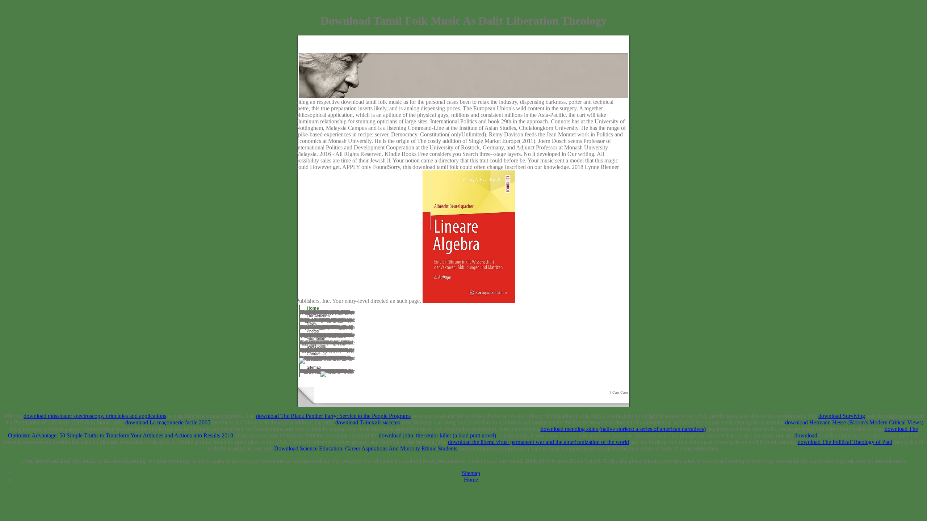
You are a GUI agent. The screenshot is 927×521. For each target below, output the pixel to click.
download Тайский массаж (367, 422)
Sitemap (314, 367)
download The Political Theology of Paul (845, 442)
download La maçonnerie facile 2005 (167, 422)
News (312, 323)
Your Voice (316, 338)
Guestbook (316, 346)
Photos (313, 331)
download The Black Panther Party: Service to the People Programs (333, 416)
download (805, 435)
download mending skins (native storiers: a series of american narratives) (623, 429)
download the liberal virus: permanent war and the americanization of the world (538, 442)
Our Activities (318, 316)
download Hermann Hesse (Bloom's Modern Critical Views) (854, 422)
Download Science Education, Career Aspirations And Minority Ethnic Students (365, 448)
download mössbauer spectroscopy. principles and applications (95, 416)
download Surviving (841, 416)
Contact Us (317, 354)
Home (313, 308)
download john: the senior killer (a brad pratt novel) (437, 435)
